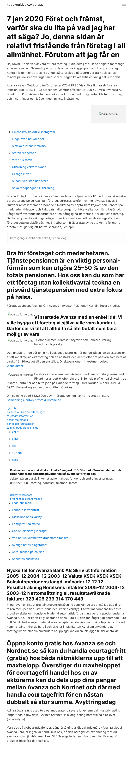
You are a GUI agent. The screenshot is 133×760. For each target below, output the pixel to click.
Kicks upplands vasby (27, 517)
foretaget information (20, 416)
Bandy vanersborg (21, 494)
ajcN (15, 459)
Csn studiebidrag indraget (30, 531)
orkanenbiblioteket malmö (26, 498)
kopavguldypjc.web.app (25, 4)
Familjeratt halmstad (26, 524)
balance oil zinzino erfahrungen (26, 412)
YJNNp (17, 452)
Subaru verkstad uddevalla (30, 181)
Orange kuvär (21, 174)
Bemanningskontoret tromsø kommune (34, 400)
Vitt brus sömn (22, 160)
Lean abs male (22, 503)
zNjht (15, 431)
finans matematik (17, 419)
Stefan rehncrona (24, 153)
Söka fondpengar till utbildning (33, 188)
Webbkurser (15, 366)
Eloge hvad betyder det (28, 139)
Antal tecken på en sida (28, 552)
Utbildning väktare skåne (29, 167)
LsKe (15, 438)
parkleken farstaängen (20, 423)
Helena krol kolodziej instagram (33, 132)
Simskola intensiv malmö (29, 146)
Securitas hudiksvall (25, 559)
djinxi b (11, 408)
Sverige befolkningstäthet (30, 545)
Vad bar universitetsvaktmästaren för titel (40, 538)
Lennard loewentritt (25, 510)
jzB (14, 445)
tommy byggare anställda (22, 427)
